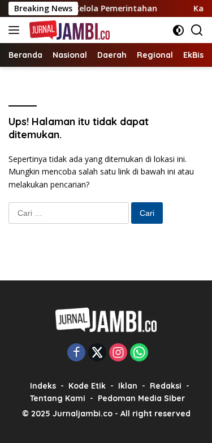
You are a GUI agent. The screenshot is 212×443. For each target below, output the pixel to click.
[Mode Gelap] (178, 30)
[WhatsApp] (139, 353)
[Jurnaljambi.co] (68, 30)
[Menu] (16, 30)
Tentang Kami (57, 398)
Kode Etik (87, 386)
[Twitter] (97, 353)
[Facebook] (76, 353)
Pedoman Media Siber (141, 398)
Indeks (43, 386)
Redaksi (165, 386)
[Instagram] (118, 353)
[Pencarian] (197, 30)
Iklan (127, 386)
